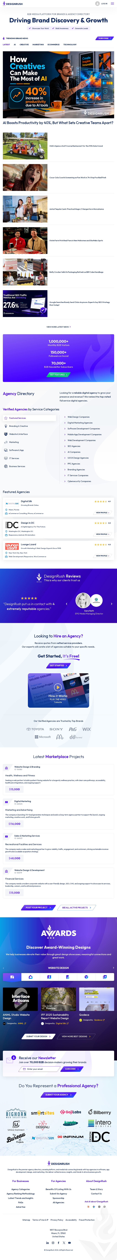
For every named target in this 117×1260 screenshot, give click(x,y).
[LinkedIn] (47, 1243)
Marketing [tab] (38, 44)
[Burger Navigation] (112, 3)
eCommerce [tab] (54, 44)
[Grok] (104, 1207)
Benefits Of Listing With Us (58, 1189)
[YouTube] (69, 1243)
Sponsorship (58, 1198)
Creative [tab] (24, 44)
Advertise (20, 1207)
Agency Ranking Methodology (21, 1193)
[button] (66, 603)
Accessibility (71, 1220)
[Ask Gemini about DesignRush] (93, 1206)
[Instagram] (53, 1243)
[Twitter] (64, 1243)
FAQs (20, 1202)
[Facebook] (58, 1243)
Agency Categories (20, 1189)
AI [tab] (15, 44)
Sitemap (26, 1220)
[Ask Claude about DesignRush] (88, 1207)
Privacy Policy (57, 1220)
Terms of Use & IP (40, 1220)
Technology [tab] (70, 44)
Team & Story (96, 1189)
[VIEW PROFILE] (12, 503)
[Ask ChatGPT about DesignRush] (99, 1207)
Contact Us (96, 1193)
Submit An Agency (58, 1193)
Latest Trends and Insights (20, 1198)
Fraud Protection (87, 1220)
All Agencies (58, 1202)
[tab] (29, 418)
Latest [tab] (6, 44)
